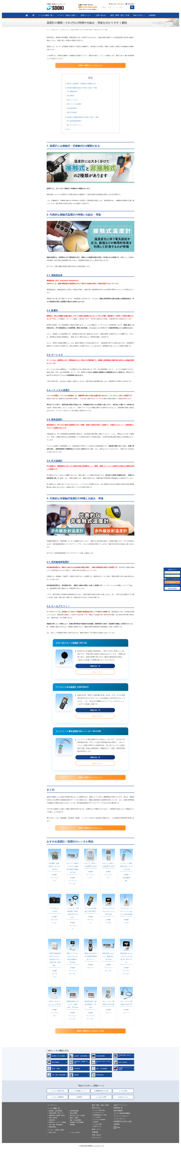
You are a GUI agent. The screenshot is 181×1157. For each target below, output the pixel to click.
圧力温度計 (73, 112)
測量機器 (72, 1124)
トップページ (52, 1105)
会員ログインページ (120, 1105)
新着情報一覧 (118, 1108)
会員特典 (79, 1097)
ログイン (122, 4)
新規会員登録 (131, 4)
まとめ (67, 129)
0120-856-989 (89, 7)
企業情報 (152, 15)
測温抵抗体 (73, 91)
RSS (118, 1127)
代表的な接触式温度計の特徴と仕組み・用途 (82, 88)
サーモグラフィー (76, 125)
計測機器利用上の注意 (101, 1091)
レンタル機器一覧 (45, 15)
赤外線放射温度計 (76, 121)
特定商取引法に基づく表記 (123, 1121)
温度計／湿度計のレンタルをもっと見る (90, 1031)
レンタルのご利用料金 (99, 1119)
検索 (132, 7)
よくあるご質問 (101, 1097)
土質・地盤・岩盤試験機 (55, 1124)
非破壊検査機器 (74, 1111)
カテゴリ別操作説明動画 (122, 1113)
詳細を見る (94, 666)
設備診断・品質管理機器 (55, 1111)
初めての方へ (113, 4)
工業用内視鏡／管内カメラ (56, 1113)
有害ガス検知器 (53, 1117)
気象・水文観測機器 (75, 1120)
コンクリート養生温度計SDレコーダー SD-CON (78, 731)
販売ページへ (86, 15)
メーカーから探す (75, 1132)
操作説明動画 (118, 1110)
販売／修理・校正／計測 (119, 15)
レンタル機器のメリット (79, 1091)
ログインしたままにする (173, 578)
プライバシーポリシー (121, 1116)
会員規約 (117, 1124)
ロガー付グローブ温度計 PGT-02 (71, 642)
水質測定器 (52, 1120)
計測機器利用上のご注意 (100, 1115)
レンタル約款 (123, 1091)
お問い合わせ (101, 15)
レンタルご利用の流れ (57, 1091)
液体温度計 (73, 108)
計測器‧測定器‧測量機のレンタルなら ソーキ (92, 1145)
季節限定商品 (52, 1127)
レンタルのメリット (98, 1112)
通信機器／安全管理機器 (76, 1122)
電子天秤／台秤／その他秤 (77, 1115)
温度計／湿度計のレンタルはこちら (90, 65)
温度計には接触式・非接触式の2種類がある (81, 84)
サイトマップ (96, 1137)
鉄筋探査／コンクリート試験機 (57, 1122)
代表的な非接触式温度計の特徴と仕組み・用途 (82, 117)
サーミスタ (73, 100)
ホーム (48, 29)
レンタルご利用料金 (57, 1097)
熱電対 (72, 96)
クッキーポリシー (120, 1119)
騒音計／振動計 (74, 1117)
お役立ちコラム (65, 29)
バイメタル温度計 (76, 104)
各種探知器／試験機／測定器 (57, 1115)
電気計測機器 (73, 1113)
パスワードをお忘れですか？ (172, 585)
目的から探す (52, 1132)
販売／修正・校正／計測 (100, 1105)
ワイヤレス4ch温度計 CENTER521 (72, 687)
